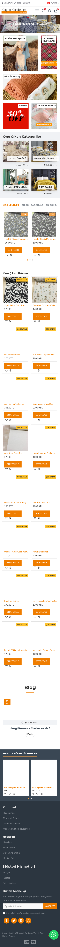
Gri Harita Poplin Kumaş (15, 502)
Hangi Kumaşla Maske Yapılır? (30, 728)
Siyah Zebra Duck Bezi (14, 305)
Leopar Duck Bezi (12, 354)
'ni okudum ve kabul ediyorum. (25, 913)
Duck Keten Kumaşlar (17, 187)
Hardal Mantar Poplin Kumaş (45, 453)
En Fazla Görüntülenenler (20, 753)
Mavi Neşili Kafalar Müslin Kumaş (45, 601)
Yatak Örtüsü (17, 158)
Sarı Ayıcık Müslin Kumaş (44, 787)
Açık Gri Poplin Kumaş (14, 404)
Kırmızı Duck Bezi (40, 552)
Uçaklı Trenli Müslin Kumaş (16, 552)
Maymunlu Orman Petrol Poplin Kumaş (45, 650)
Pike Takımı (45, 187)
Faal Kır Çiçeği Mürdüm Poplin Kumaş (16, 239)
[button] (27, 260)
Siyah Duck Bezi (11, 601)
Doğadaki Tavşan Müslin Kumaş (45, 305)
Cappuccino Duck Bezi (43, 404)
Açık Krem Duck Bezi (13, 453)
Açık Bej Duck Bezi (41, 502)
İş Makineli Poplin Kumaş (44, 354)
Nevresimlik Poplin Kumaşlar (45, 158)
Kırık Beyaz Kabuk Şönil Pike (16, 787)
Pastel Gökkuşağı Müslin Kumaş (16, 650)
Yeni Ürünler (11, 205)
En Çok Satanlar (32, 205)
